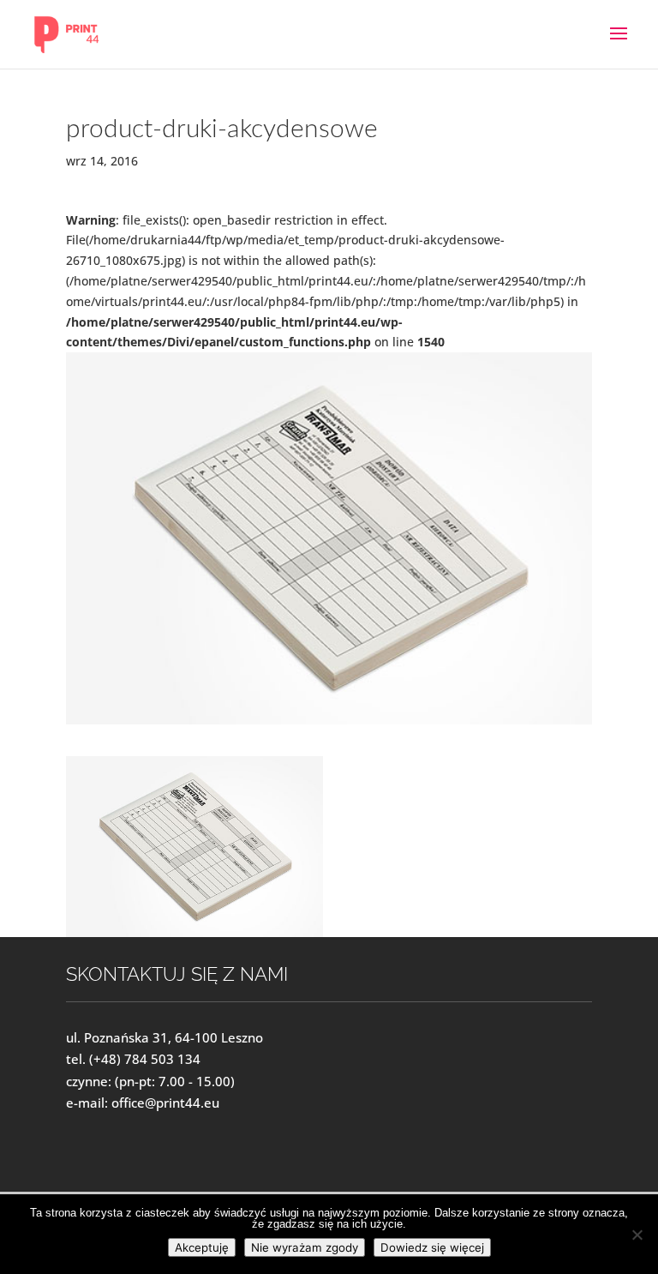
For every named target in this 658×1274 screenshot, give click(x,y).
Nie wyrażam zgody (304, 1247)
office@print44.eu (165, 1102)
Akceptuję (202, 1247)
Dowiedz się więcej (432, 1247)
